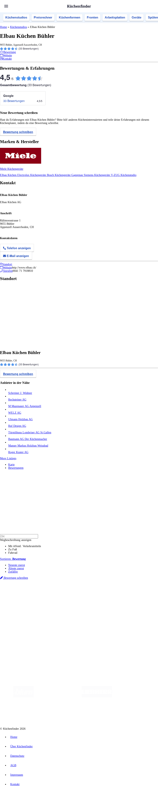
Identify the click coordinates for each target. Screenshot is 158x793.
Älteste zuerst (16, 568)
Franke (127, 592)
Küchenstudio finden (20, 585)
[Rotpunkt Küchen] (76, 712)
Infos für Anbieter (18, 630)
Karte (11, 464)
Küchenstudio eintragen (22, 636)
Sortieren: (13, 558)
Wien (82, 592)
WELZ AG (14, 412)
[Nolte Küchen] (52, 712)
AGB (13, 765)
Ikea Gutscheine (28, 595)
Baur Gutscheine (105, 595)
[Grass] (58, 696)
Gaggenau (77, 175)
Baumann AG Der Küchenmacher (27, 439)
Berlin (27, 592)
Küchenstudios (16, 17)
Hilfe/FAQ (14, 619)
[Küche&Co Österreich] (107, 712)
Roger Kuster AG (18, 452)
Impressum (16, 774)
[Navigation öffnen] (6, 6)
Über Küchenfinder (19, 616)
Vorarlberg (57, 592)
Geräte (136, 17)
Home (3, 27)
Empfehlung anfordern (21, 588)
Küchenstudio (128, 175)
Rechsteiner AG (17, 399)
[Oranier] (137, 696)
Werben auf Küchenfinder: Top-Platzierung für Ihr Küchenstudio (46, 633)
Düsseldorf (91, 592)
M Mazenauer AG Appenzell (24, 406)
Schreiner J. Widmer (20, 393)
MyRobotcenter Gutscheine (127, 595)
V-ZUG (116, 175)
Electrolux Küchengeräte (32, 175)
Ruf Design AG (17, 425)
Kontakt (15, 784)
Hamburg (36, 592)
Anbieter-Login (20, 639)
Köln (110, 592)
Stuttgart (119, 592)
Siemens (136, 592)
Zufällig (13, 571)
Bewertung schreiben (18, 132)
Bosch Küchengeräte (59, 175)
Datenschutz (17, 755)
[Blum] (23, 696)
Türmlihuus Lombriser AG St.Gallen (29, 432)
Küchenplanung (17, 606)
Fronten (92, 17)
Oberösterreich (71, 592)
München (46, 592)
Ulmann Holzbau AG (20, 419)
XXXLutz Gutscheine (48, 595)
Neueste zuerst (16, 565)
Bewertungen (15, 467)
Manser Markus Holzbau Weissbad (28, 445)
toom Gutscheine (87, 595)
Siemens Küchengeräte (97, 175)
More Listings (8, 458)
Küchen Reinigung (19, 609)
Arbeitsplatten (115, 17)
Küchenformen (69, 17)
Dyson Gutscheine (69, 595)
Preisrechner (43, 17)
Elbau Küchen (8, 175)
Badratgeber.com (18, 622)
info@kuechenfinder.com (74, 647)
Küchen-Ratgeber (18, 612)
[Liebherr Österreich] (97, 696)
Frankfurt (102, 592)
